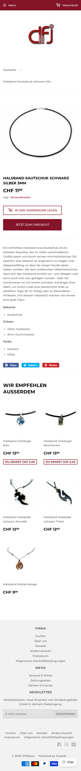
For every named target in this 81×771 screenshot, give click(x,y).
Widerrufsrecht (40, 651)
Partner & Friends (40, 685)
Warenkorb (70, 5)
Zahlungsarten (40, 680)
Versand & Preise (40, 675)
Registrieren (65, 714)
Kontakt (40, 646)
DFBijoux (28, 755)
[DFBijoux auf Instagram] (66, 745)
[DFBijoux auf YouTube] (73, 745)
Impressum (41, 656)
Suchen (40, 636)
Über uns (40, 641)
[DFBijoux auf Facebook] (59, 745)
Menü (12, 5)
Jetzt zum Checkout (32, 225)
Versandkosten (20, 197)
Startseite (9, 69)
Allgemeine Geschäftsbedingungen (40, 661)
